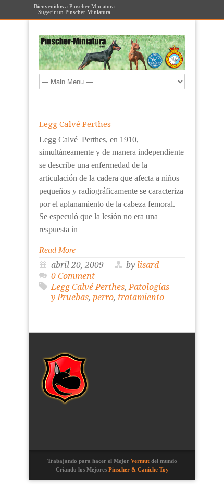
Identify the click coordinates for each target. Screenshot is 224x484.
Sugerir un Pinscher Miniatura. (75, 12)
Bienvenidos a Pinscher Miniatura (74, 6)
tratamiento (141, 297)
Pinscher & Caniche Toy (138, 469)
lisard (148, 265)
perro (103, 297)
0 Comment (73, 276)
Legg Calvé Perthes (75, 124)
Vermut (140, 461)
